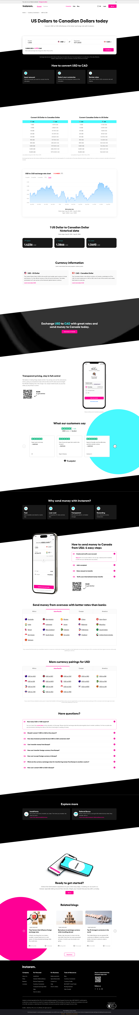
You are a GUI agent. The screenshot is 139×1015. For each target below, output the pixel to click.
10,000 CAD (81, 152)
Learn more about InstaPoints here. (39, 817)
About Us (24, 976)
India (29, 624)
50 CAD (81, 136)
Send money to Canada (69, 331)
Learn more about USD (30, 282)
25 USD (32, 133)
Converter (68, 6)
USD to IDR (31, 681)
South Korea (50, 635)
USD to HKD (85, 676)
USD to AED (49, 692)
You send (30, 40)
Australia (31, 619)
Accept (63, 1013)
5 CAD (81, 127)
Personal (39, 6)
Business (46, 6)
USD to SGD (67, 686)
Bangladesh (50, 619)
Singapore (31, 635)
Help (74, 6)
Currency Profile (68, 981)
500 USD (32, 143)
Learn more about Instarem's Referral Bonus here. (91, 817)
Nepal (30, 630)
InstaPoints (36, 976)
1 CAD (81, 124)
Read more (69, 954)
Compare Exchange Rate (39, 986)
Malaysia (84, 624)
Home (24, 12)
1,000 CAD (81, 146)
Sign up (78, 557)
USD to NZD (85, 681)
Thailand (84, 635)
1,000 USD (32, 146)
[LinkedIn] (99, 988)
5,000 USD (32, 149)
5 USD (32, 127)
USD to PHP (31, 686)
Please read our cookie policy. (72, 1013)
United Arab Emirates (106, 635)
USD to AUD (32, 676)
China (83, 619)
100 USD (32, 140)
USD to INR (102, 676)
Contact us (53, 981)
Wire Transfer (67, 989)
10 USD (32, 130)
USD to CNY (67, 676)
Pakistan (66, 630)
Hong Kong (103, 619)
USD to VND (67, 692)
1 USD (32, 124)
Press (23, 979)
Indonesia (49, 624)
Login (104, 6)
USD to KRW (85, 686)
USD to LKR (103, 686)
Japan (65, 624)
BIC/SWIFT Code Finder (70, 984)
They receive (77, 40)
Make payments (55, 976)
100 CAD (81, 140)
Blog (78, 6)
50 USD (32, 136)
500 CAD (81, 143)
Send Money (108, 49)
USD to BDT (49, 676)
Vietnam (30, 640)
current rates (40, 725)
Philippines (84, 630)
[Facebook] (95, 988)
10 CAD (81, 130)
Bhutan (66, 619)
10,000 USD (32, 152)
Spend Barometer (55, 979)
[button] (94, 554)
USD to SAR (49, 686)
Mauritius (102, 624)
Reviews (24, 981)
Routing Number (68, 986)
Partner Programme (38, 981)
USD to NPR (67, 681)
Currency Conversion (33, 12)
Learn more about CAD (78, 282)
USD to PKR (103, 681)
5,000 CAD (81, 149)
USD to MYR (50, 681)
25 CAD (81, 133)
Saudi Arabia (103, 630)
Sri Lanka (67, 635)
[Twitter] (97, 988)
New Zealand (50, 630)
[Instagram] (102, 988)
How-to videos (37, 992)
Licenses (24, 984)
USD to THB (31, 692)
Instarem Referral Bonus (39, 979)
